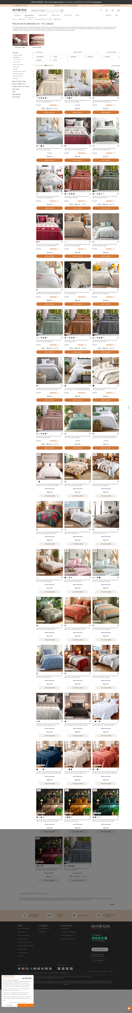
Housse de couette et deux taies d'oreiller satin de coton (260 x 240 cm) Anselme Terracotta (105, 772)
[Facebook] (63, 968)
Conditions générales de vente (26, 945)
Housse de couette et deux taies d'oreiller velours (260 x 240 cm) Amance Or (77, 820)
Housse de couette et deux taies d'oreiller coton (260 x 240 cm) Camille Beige (105, 293)
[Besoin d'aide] (101, 10)
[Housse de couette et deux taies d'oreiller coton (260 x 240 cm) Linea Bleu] (49, 130)
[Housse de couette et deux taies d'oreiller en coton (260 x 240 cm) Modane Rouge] (49, 226)
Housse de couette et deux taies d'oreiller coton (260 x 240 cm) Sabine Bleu (49, 676)
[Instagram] (71, 968)
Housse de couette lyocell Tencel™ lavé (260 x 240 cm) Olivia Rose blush (48, 436)
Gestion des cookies (23, 952)
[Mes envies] (113, 10)
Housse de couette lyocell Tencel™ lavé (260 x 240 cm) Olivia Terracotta (76, 197)
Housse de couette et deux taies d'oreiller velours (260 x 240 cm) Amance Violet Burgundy (48, 869)
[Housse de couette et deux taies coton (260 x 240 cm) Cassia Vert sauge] (106, 226)
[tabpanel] (53, 15)
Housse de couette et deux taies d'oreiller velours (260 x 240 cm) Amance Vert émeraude (106, 820)
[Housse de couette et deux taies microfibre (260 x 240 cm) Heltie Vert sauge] (77, 418)
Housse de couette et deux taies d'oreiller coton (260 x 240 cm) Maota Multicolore (105, 101)
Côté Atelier (42, 932)
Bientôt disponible (49, 488)
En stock (38, 105)
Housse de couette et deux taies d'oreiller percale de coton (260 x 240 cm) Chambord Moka (77, 724)
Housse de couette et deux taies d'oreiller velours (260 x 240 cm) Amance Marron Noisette (49, 820)
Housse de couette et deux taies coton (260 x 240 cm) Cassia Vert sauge (105, 245)
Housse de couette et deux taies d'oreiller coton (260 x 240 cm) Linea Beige (77, 101)
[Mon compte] (107, 10)
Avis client (20, 956)
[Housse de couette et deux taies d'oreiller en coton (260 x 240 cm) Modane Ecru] (49, 706)
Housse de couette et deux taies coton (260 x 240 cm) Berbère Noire (105, 388)
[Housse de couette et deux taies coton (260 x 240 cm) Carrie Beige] (77, 274)
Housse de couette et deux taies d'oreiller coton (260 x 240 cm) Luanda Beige (77, 245)
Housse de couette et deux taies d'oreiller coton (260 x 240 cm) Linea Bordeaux (77, 580)
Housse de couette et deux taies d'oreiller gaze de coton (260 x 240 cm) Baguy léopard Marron (77, 388)
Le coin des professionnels (67, 939)
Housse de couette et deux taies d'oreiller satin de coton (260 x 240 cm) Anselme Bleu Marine (48, 772)
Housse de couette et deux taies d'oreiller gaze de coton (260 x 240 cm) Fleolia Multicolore (105, 436)
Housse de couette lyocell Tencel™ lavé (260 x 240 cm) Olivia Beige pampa (48, 101)
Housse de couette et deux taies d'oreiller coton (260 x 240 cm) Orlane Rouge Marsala (77, 628)
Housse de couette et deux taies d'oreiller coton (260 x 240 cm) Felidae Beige (49, 580)
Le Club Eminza (64, 928)
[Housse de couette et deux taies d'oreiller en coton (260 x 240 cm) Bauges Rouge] (77, 130)
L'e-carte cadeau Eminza (67, 935)
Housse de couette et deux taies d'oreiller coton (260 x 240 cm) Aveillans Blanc (105, 484)
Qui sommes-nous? (44, 928)
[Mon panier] (118, 10)
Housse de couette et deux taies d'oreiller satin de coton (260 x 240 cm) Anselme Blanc (105, 724)
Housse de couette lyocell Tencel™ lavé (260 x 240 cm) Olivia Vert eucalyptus (48, 340)
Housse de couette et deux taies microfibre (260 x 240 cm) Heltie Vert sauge (77, 436)
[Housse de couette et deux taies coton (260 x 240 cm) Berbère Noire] (106, 370)
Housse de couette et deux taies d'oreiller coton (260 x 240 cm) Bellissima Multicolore (49, 532)
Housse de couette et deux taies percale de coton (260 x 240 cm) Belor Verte (104, 149)
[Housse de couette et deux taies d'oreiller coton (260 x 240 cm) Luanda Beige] (77, 226)
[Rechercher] (62, 10)
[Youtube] (67, 968)
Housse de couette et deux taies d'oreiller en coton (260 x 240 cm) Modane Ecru (48, 724)
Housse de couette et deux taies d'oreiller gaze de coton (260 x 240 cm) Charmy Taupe (49, 388)
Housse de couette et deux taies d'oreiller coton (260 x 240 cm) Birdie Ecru (77, 532)
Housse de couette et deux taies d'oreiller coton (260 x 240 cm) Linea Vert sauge (105, 580)
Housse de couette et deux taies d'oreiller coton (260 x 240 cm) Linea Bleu (49, 149)
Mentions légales (22, 949)
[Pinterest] (59, 968)
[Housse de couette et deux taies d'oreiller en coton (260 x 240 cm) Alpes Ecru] (49, 178)
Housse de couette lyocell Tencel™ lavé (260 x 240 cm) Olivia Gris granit (105, 340)
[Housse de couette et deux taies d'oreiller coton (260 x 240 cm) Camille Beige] (106, 274)
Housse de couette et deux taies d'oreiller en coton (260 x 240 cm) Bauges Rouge (76, 149)
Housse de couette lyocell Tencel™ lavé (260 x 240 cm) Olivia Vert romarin (105, 197)
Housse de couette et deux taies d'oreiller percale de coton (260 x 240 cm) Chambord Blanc (49, 484)
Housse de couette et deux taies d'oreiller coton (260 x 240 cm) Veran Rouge (77, 676)
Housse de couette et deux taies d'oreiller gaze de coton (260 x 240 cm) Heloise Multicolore (49, 293)
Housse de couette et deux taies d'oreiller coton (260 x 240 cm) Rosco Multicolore (105, 628)
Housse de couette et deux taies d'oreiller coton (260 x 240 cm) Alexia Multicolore (77, 484)
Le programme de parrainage (68, 932)
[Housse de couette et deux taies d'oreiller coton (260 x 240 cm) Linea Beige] (77, 82)
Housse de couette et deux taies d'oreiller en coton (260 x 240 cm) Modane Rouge (48, 245)
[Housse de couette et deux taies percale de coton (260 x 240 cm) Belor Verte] (106, 130)
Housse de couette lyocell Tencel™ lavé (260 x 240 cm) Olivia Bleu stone (76, 869)
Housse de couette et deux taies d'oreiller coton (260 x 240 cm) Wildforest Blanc (105, 676)
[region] (66, 19)
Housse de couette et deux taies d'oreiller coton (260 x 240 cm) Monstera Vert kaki (49, 628)
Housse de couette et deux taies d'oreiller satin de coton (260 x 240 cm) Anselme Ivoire (77, 772)
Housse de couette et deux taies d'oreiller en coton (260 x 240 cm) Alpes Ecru (48, 197)
